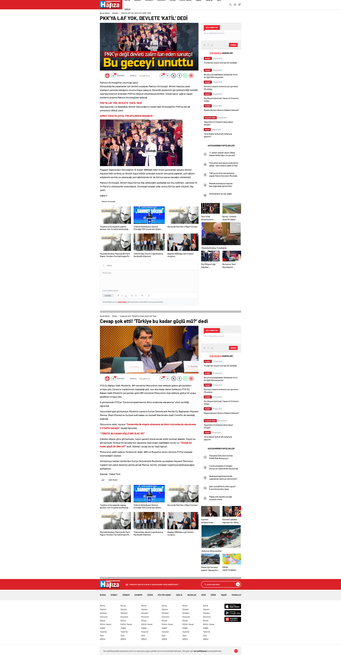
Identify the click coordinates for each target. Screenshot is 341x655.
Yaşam (224, 595)
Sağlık (179, 595)
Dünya (114, 316)
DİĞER (127, 9)
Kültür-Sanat (164, 595)
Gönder (108, 295)
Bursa (103, 595)
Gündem (115, 13)
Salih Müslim (113, 480)
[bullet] (136, 295)
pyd (103, 480)
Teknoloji (236, 595)
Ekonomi (138, 595)
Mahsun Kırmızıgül (108, 201)
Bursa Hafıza (104, 13)
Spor (203, 595)
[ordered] (132, 295)
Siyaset (114, 595)
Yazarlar (191, 595)
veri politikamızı (200, 651)
